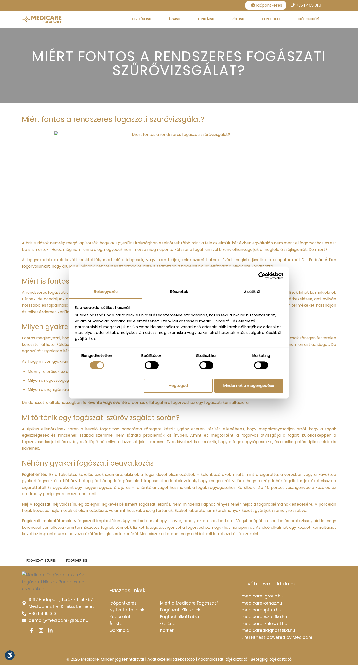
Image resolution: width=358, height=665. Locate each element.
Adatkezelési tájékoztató (171, 659)
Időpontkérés (269, 5)
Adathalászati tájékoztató (222, 659)
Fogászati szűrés (41, 560)
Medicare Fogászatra (252, 266)
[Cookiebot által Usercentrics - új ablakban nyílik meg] (262, 275)
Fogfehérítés (77, 560)
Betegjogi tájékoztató (271, 659)
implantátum (109, 521)
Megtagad (178, 385)
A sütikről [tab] (252, 291)
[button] (10, 655)
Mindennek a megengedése (248, 385)
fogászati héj (46, 504)
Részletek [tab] (179, 291)
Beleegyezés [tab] (106, 291)
